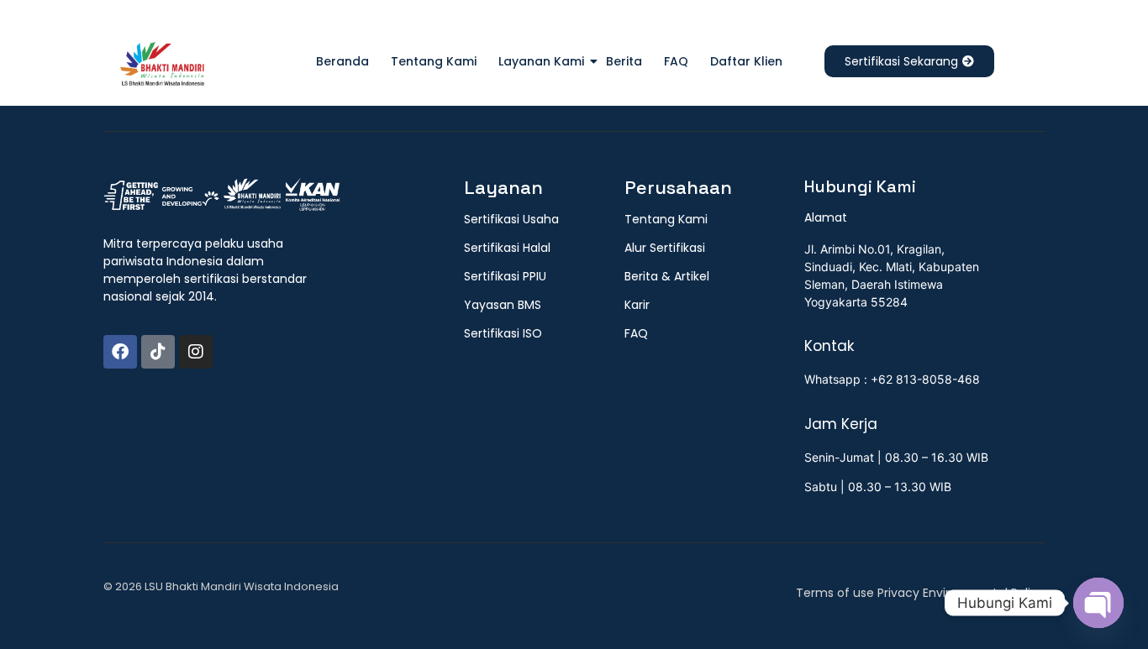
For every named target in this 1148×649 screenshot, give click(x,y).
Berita (624, 61)
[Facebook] (120, 352)
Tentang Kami (434, 61)
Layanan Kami (541, 61)
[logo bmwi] (221, 195)
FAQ (676, 61)
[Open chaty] (1098, 603)
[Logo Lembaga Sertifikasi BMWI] (162, 67)
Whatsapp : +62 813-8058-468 (892, 379)
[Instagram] (196, 352)
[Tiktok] (158, 352)
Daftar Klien (746, 61)
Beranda (342, 61)
